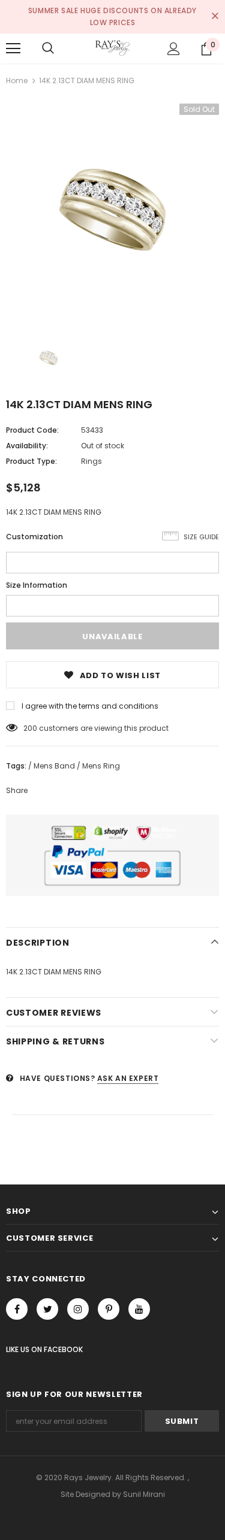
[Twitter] (47, 1309)
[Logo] (112, 48)
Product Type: (31, 461)
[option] (112, 210)
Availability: (27, 446)
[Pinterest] (108, 1309)
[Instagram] (78, 1309)
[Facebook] (17, 1309)
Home (17, 80)
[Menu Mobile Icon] (13, 48)
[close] (215, 17)
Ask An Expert (128, 1078)
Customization (34, 536)
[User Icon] (173, 48)
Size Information (36, 585)
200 (30, 728)
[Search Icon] (48, 48)
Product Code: (32, 430)
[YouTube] (139, 1309)
